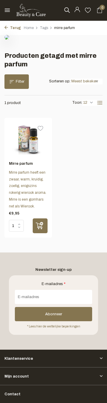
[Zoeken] (67, 10)
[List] (100, 102)
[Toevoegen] (40, 225)
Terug (15, 28)
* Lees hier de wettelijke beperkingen (53, 326)
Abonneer (53, 314)
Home (29, 28)
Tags (44, 28)
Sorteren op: (59, 81)
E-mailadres (53, 284)
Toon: (77, 102)
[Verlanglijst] (88, 10)
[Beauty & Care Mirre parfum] (28, 139)
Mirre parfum (21, 163)
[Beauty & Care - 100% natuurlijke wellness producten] (31, 10)
